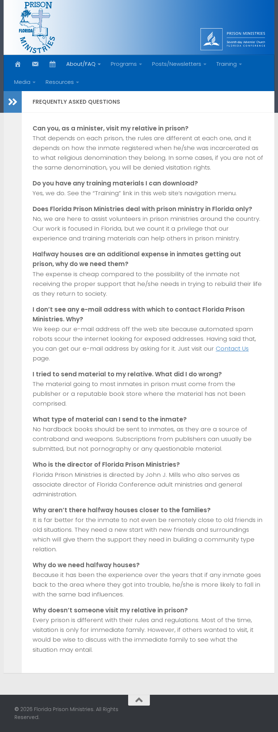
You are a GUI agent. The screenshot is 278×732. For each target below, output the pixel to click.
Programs (124, 64)
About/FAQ (81, 64)
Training (226, 64)
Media (22, 82)
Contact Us (232, 348)
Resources (60, 82)
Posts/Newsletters (176, 64)
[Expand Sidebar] (13, 102)
